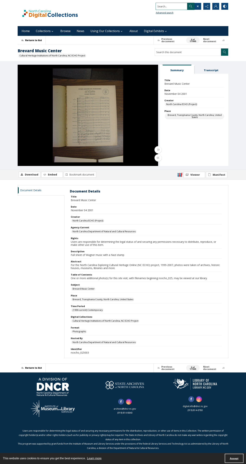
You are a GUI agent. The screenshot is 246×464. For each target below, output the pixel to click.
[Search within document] (224, 52)
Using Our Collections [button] (105, 31)
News (80, 31)
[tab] (177, 69)
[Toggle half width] (158, 157)
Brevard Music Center (84, 288)
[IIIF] (180, 175)
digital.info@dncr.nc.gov (195, 406)
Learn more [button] (94, 458)
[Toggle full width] (158, 149)
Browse (65, 31)
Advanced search (164, 12)
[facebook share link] (121, 402)
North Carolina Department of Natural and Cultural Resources (104, 231)
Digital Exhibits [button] (154, 31)
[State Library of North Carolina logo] (195, 384)
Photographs (79, 331)
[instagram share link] (129, 402)
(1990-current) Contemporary (88, 310)
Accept (234, 458)
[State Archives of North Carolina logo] (125, 385)
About (133, 31)
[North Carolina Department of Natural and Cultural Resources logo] (53, 387)
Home (26, 31)
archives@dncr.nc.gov (125, 408)
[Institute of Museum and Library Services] (53, 409)
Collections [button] (43, 31)
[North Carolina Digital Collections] (50, 13)
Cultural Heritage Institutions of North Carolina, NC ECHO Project (52, 55)
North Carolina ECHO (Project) (181, 104)
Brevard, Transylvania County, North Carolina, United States (195, 116)
